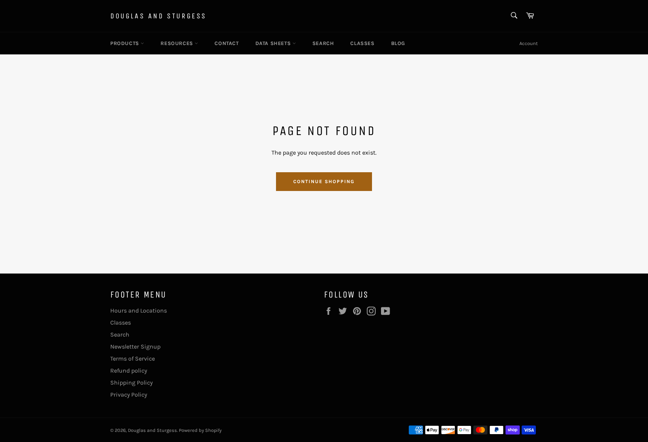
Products (125, 43)
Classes (362, 43)
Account (528, 43)
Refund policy (128, 370)
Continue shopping (323, 181)
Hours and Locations (138, 310)
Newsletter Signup (135, 346)
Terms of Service (132, 358)
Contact (226, 43)
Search (323, 43)
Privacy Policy (128, 394)
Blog (398, 43)
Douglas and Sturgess (158, 16)
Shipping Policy (131, 382)
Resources (177, 43)
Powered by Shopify (200, 430)
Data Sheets (273, 43)
